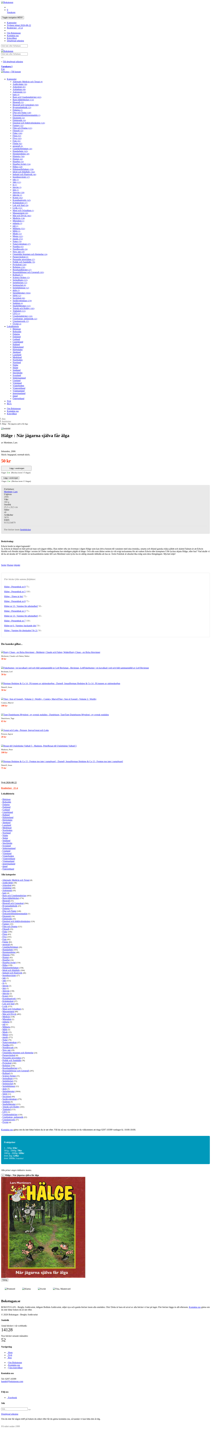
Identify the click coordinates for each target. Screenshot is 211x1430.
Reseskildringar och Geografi (28, 272)
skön (16, 290)
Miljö (16, 231)
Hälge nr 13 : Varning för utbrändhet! (21, 606)
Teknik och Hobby (23, 308)
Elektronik (19, 120)
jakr (16, 179)
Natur (17, 241)
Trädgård (19, 311)
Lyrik (17, 208)
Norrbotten (18, 360)
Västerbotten (18, 385)
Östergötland (18, 398)
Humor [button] (10, 565)
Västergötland (19, 388)
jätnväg (17, 195)
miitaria (17, 223)
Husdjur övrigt (22, 164)
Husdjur (18, 161)
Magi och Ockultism (23, 210)
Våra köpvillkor (15, 1367)
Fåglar (17, 143)
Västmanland (19, 391)
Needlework (20, 249)
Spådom (18, 303)
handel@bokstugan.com (12, 1381)
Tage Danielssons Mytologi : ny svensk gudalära (87, 714)
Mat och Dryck (22, 215)
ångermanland (19, 393)
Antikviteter (20, 84)
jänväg (17, 187)
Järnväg (18, 192)
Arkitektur (19, 89)
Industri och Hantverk (24, 174)
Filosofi (18, 130)
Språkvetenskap (22, 300)
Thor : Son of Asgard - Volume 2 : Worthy (77, 699)
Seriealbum (20, 280)
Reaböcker (15, 28)
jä (15, 184)
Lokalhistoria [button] (7, 793)
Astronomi (19, 92)
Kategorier (12, 22)
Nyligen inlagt (19, 25)
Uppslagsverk (21, 321)
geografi (18, 146)
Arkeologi (19, 87)
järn (16, 190)
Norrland (17, 362)
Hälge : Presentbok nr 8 (15, 601)
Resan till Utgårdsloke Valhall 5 (62, 746)
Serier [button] (3, 565)
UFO (16, 313)
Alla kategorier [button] (8, 874)
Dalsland (17, 336)
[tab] (105, 782)
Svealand (17, 375)
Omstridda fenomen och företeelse (30, 254)
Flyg (17, 138)
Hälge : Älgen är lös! (13, 596)
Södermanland (19, 378)
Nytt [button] (9, 782)
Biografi (18, 102)
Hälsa (18, 166)
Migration (18, 221)
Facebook (12, 1397)
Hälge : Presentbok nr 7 (15, 621)
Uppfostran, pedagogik (25, 318)
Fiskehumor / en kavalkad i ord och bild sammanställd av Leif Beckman (116, 668)
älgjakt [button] (17, 565)
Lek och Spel (20, 205)
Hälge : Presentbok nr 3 (15, 611)
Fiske (17, 133)
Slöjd (17, 295)
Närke (15, 365)
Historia (19, 156)
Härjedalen (18, 349)
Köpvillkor (12, 38)
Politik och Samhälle (24, 262)
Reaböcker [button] (9, 788)
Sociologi (19, 298)
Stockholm (17, 373)
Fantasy (18, 125)
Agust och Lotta (41, 730)
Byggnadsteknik (22, 107)
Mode (17, 233)
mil (15, 226)
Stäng (4, 1280)
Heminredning (21, 154)
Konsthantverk (22, 200)
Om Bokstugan (14, 33)
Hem (3, 419)
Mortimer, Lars (11, 491)
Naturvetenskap (22, 244)
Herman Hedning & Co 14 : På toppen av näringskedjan (94, 683)
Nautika (18, 246)
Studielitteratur (22, 306)
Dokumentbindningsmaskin (26, 115)
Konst (18, 197)
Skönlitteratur (22, 293)
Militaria (19, 228)
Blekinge (17, 329)
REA (9, 403)
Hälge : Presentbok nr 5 (15, 591)
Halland (16, 344)
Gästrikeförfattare (22, 148)
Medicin (19, 218)
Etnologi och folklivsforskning (29, 123)
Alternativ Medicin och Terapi (28, 81)
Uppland (17, 380)
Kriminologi (20, 203)
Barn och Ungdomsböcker (27, 97)
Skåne (15, 367)
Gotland (16, 339)
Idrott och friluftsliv (24, 172)
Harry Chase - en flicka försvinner (84, 652)
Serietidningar (21, 288)
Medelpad (17, 357)
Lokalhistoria (13, 326)
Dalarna (18, 110)
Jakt (17, 182)
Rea (9, 1357)
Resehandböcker (22, 269)
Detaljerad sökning (15, 40)
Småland (17, 370)
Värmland (17, 383)
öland (15, 396)
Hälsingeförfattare (23, 169)
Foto (17, 141)
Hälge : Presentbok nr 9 (15, 586)
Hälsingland (18, 347)
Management (20, 213)
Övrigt (17, 324)
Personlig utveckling (24, 259)
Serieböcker (20, 282)
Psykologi (19, 264)
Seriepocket (19, 285)
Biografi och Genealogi (26, 105)
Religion (19, 267)
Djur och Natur (22, 112)
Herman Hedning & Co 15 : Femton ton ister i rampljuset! (97, 761)
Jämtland (17, 352)
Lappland (17, 354)
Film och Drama (22, 128)
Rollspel (18, 275)
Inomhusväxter (21, 177)
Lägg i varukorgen (16, 468)
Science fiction (21, 277)
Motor (18, 236)
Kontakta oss (13, 35)
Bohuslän (17, 331)
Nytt (9, 401)
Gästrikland (18, 342)
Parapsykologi (20, 257)
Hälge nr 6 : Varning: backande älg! (20, 625)
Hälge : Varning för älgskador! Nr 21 (21, 630)
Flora (17, 136)
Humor (18, 159)
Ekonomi (19, 117)
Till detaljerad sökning (13, 61)
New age (19, 251)
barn (16, 94)
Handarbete (20, 151)
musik (18, 239)
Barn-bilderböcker (23, 99)
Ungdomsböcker (22, 316)
